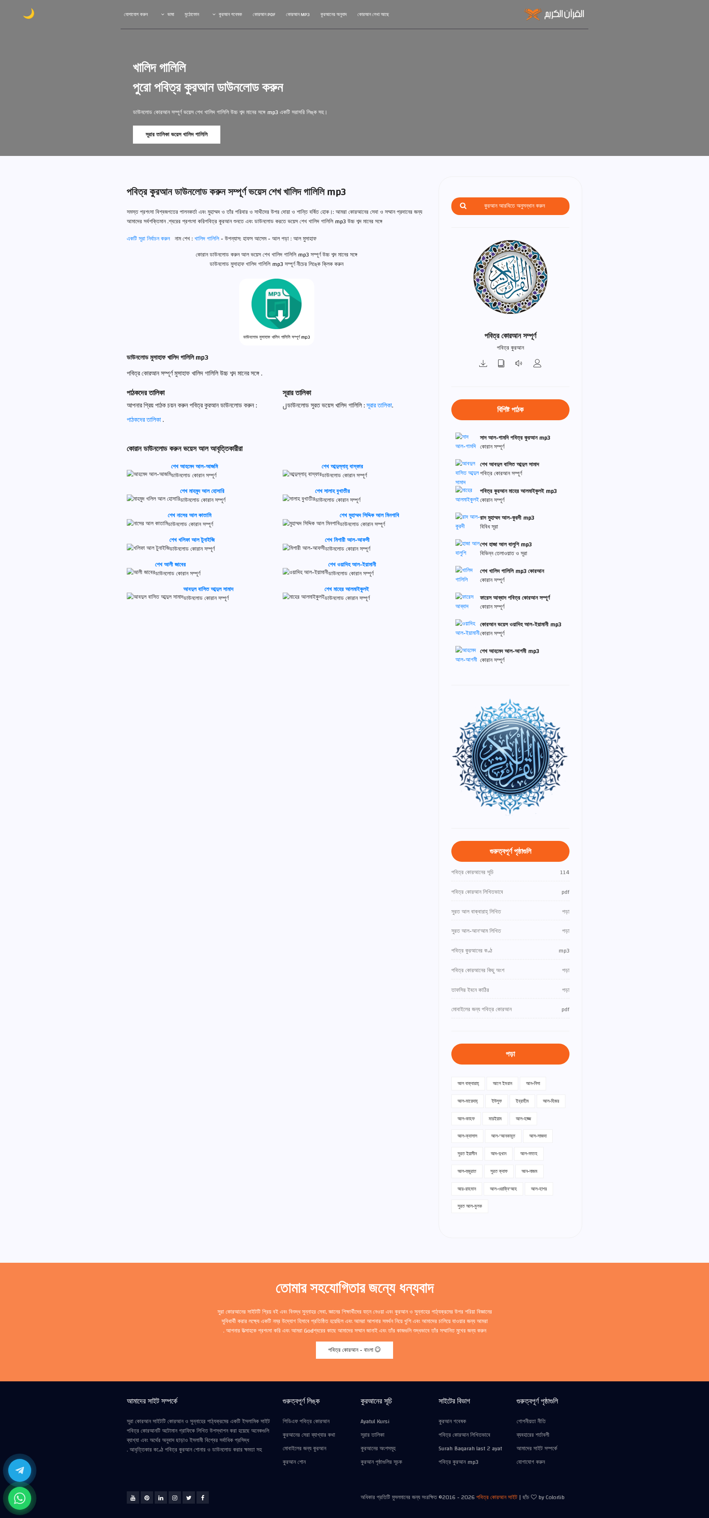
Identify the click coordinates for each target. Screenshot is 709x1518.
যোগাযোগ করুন (136, 14)
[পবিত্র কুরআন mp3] (483, 364)
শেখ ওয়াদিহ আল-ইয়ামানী (352, 564)
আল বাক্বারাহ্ (468, 1083)
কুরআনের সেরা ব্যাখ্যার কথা (309, 1435)
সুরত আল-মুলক (469, 1206)
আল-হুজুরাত (466, 1171)
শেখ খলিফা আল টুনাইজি (192, 540)
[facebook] (203, 1497)
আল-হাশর (539, 1188)
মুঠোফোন (192, 14)
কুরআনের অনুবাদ (333, 14)
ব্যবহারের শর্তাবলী (533, 1435)
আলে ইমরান (502, 1083)
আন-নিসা (533, 1083)
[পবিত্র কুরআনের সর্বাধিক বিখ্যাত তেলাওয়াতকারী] (537, 364)
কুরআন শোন (294, 1462)
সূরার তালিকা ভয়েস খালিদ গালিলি (177, 134)
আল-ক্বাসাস (467, 1135)
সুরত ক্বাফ (499, 1171)
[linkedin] (161, 1497)
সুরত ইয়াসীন (467, 1153)
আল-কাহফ (466, 1118)
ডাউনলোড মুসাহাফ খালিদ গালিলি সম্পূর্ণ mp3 (276, 337)
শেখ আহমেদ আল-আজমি (194, 466)
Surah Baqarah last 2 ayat (470, 1448)
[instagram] (175, 1497)
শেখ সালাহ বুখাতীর (332, 491)
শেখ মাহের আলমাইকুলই (347, 589)
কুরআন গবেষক (230, 14)
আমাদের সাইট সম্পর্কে (537, 1448)
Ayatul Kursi (375, 1421)
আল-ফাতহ (528, 1153)
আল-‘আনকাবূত (503, 1135)
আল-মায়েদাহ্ (467, 1101)
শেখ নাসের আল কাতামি (189, 515)
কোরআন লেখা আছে (373, 14)
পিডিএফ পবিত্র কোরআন (306, 1421)
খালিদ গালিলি (207, 239)
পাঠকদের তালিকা (144, 420)
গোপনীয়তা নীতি (531, 1421)
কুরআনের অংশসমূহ (378, 1448)
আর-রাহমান (466, 1188)
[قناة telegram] (19, 1470)
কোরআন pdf (264, 14)
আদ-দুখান (498, 1153)
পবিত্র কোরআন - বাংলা (351, 1350)
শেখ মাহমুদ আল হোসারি (202, 491)
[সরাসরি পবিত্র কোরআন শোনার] (519, 364)
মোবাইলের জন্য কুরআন (304, 1448)
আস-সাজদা (538, 1135)
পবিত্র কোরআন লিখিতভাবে (464, 1435)
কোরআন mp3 (298, 14)
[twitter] (189, 1497)
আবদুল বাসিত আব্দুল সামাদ (208, 589)
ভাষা (170, 14)
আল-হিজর (551, 1101)
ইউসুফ (497, 1101)
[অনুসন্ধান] (463, 206)
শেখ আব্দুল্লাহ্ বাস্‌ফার (342, 466)
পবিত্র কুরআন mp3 (458, 1462)
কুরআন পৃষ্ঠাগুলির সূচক (381, 1462)
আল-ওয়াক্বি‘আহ (503, 1188)
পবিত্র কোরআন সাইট (496, 1497)
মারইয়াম (495, 1118)
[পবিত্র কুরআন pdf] (501, 364)
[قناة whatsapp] (19, 1498)
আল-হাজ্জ (523, 1118)
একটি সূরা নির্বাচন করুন (148, 239)
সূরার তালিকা (379, 405)
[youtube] (133, 1497)
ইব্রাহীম (522, 1101)
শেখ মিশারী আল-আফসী (347, 540)
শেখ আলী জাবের (170, 564)
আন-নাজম (529, 1171)
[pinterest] (147, 1497)
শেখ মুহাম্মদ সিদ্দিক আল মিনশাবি (369, 515)
